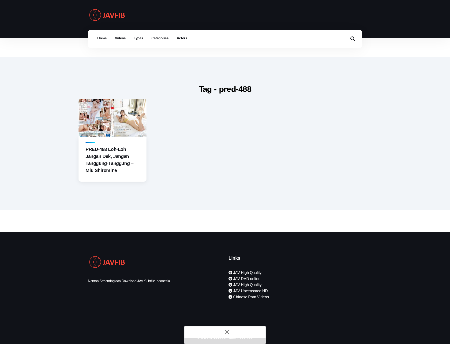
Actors (182, 38)
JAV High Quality (247, 273)
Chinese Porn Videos (250, 297)
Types (138, 38)
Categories (160, 38)
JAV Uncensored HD (250, 291)
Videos (120, 38)
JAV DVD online (246, 279)
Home (102, 38)
